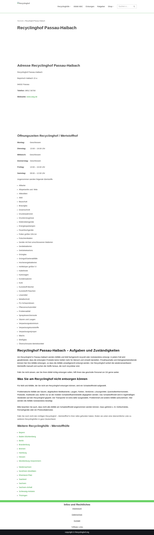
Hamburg (23, 453)
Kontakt (77, 521)
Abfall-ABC (78, 6)
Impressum (77, 509)
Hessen (22, 457)
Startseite (20, 21)
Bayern (22, 432)
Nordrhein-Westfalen (27, 471)
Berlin (21, 441)
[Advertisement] (77, 47)
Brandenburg (24, 445)
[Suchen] (134, 6)
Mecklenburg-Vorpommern (30, 461)
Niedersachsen (25, 467)
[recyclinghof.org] (35, 6)
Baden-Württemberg (27, 437)
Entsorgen (90, 6)
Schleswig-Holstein (27, 491)
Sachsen (22, 483)
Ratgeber (101, 6)
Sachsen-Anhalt (25, 487)
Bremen (22, 449)
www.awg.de (32, 97)
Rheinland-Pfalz (25, 475)
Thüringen (23, 495)
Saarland (22, 479)
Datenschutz (77, 515)
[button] (70, 6)
